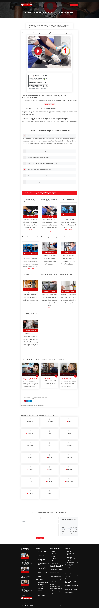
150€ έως (49, 307)
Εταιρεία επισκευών (54, 575)
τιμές (55, 572)
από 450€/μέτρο (49, 231)
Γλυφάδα (69, 445)
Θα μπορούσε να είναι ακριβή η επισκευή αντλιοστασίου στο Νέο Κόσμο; (41, 182)
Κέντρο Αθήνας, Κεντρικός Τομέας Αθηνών (42, 568)
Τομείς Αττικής (59, 5)
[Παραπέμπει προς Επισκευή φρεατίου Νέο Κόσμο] (30, 326)
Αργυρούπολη (30, 433)
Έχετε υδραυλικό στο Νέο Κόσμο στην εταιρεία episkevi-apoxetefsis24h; (42, 163)
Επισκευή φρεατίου (42, 584)
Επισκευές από (30, 348)
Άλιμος (69, 421)
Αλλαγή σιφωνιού (41, 595)
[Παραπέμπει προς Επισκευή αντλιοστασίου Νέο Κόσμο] (30, 250)
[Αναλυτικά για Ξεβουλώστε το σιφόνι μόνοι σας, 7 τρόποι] (75, 376)
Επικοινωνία (55, 563)
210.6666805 (74, 5)
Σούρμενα (30, 493)
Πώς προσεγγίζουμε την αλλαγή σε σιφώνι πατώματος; (38, 157)
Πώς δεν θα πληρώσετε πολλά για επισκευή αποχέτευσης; (39, 169)
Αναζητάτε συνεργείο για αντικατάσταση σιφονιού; (37, 175)
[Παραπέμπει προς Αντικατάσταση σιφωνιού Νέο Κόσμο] (49, 287)
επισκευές (57, 582)
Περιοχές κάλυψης (54, 5)
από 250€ (30, 229)
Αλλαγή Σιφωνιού (30, 306)
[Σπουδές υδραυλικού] (25, 569)
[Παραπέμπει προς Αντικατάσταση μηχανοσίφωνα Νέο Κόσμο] (30, 212)
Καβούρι (50, 457)
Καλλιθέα (69, 457)
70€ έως (49, 267)
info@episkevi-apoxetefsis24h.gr (72, 562)
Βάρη (49, 433)
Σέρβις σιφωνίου (41, 590)
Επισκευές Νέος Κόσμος (49, 104)
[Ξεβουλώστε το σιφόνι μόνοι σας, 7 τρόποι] (68, 369)
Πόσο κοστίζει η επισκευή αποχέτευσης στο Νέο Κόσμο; (38, 135)
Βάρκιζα (69, 433)
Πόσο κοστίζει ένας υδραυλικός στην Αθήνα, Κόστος (30, 379)
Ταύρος (50, 493)
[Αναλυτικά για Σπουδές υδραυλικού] (56, 376)
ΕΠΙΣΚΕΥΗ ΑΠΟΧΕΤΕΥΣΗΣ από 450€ (33, 603)
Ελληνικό (30, 457)
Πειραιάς (40, 576)
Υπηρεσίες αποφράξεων (65, 5)
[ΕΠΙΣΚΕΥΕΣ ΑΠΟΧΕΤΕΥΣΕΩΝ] (26, 598)
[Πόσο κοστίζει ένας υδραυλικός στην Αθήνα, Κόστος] (30, 369)
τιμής (70, 590)
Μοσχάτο (50, 469)
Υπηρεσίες (54, 558)
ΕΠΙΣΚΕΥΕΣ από (68, 306)
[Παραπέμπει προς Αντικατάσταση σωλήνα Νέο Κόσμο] (68, 287)
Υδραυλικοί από (68, 267)
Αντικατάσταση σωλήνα (43, 582)
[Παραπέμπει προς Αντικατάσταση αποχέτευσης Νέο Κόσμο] (49, 212)
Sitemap (61, 603)
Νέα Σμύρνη (30, 481)
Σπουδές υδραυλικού (47, 378)
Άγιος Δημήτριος (30, 421)
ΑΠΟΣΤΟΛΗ (39, 538)
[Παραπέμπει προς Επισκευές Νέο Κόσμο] (68, 210)
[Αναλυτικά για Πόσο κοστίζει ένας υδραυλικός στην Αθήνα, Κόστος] (37, 376)
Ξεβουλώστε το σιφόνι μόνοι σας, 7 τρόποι (67, 379)
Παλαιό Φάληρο (69, 481)
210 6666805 (69, 565)
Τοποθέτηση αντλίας (68, 229)
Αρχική (53, 551)
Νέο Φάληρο (50, 481)
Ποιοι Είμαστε (45, 5)
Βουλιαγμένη (30, 445)
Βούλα (49, 445)
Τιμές (50, 4)
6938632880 (69, 569)
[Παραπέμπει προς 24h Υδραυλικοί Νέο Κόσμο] (68, 248)
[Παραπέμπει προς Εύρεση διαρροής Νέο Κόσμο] (49, 248)
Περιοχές (54, 560)
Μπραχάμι (69, 469)
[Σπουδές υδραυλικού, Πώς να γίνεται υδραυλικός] (49, 369)
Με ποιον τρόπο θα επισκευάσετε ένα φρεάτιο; (36, 151)
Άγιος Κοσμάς (50, 421)
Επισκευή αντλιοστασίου (43, 593)
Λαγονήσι (30, 469)
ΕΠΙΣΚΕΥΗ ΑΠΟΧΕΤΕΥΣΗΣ (39, 5)
